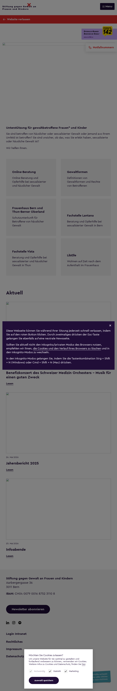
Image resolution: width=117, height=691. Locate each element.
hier (83, 664)
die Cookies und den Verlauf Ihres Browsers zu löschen (67, 348)
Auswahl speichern (43, 680)
